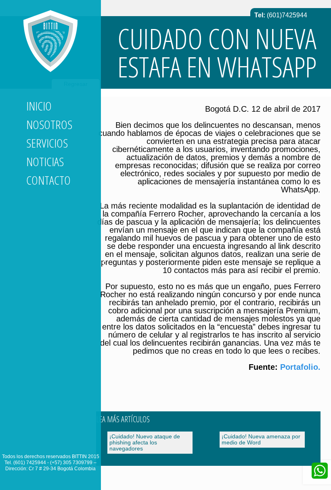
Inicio (39, 106)
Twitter (47, 441)
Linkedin (32, 441)
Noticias (45, 161)
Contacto (48, 180)
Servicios (47, 143)
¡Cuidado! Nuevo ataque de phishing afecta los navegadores (144, 442)
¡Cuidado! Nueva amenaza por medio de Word (261, 439)
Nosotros (49, 124)
